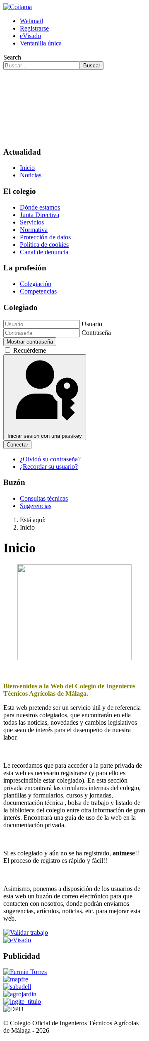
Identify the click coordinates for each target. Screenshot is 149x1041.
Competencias (38, 291)
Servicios (32, 222)
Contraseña (96, 332)
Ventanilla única (41, 43)
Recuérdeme (29, 350)
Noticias (30, 175)
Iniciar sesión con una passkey (44, 436)
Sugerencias (35, 505)
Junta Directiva (39, 214)
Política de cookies (44, 244)
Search (12, 57)
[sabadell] (17, 986)
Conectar (17, 445)
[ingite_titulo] (22, 1001)
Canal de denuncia (44, 251)
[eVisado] (17, 939)
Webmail (31, 20)
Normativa (34, 229)
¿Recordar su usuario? (49, 466)
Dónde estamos (40, 207)
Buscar (91, 65)
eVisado (30, 35)
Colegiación (35, 283)
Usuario (92, 323)
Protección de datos (45, 237)
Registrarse (34, 28)
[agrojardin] (19, 994)
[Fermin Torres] (25, 971)
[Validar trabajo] (25, 932)
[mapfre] (15, 979)
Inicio (27, 167)
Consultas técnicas (44, 498)
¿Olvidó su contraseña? (50, 459)
